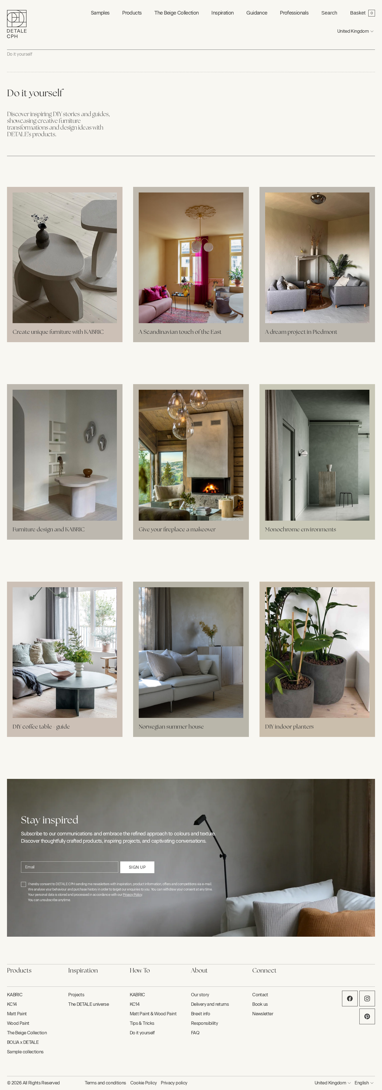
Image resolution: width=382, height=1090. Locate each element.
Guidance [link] (256, 13)
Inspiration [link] (222, 13)
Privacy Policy (132, 895)
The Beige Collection (176, 13)
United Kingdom (353, 31)
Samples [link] (100, 13)
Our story (200, 994)
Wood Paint (18, 1023)
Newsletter (262, 1013)
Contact (260, 994)
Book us (260, 1004)
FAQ (195, 1032)
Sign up (137, 867)
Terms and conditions (105, 1083)
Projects (76, 994)
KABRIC (14, 994)
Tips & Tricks (142, 1023)
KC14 (11, 1004)
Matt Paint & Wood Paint (153, 1013)
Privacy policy (174, 1083)
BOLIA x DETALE (23, 1042)
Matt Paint (17, 1013)
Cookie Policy (143, 1083)
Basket (358, 13)
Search (329, 13)
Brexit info (200, 1013)
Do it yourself (19, 54)
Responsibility (204, 1023)
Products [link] (132, 13)
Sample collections (25, 1051)
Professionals (294, 13)
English (362, 1083)
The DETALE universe (88, 1004)
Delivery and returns (210, 1004)
